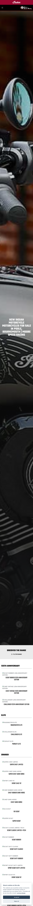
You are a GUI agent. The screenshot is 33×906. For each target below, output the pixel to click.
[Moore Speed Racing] (26, 7)
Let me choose (21, 893)
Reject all (16, 901)
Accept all (16, 897)
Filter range (17, 654)
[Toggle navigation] (2, 8)
